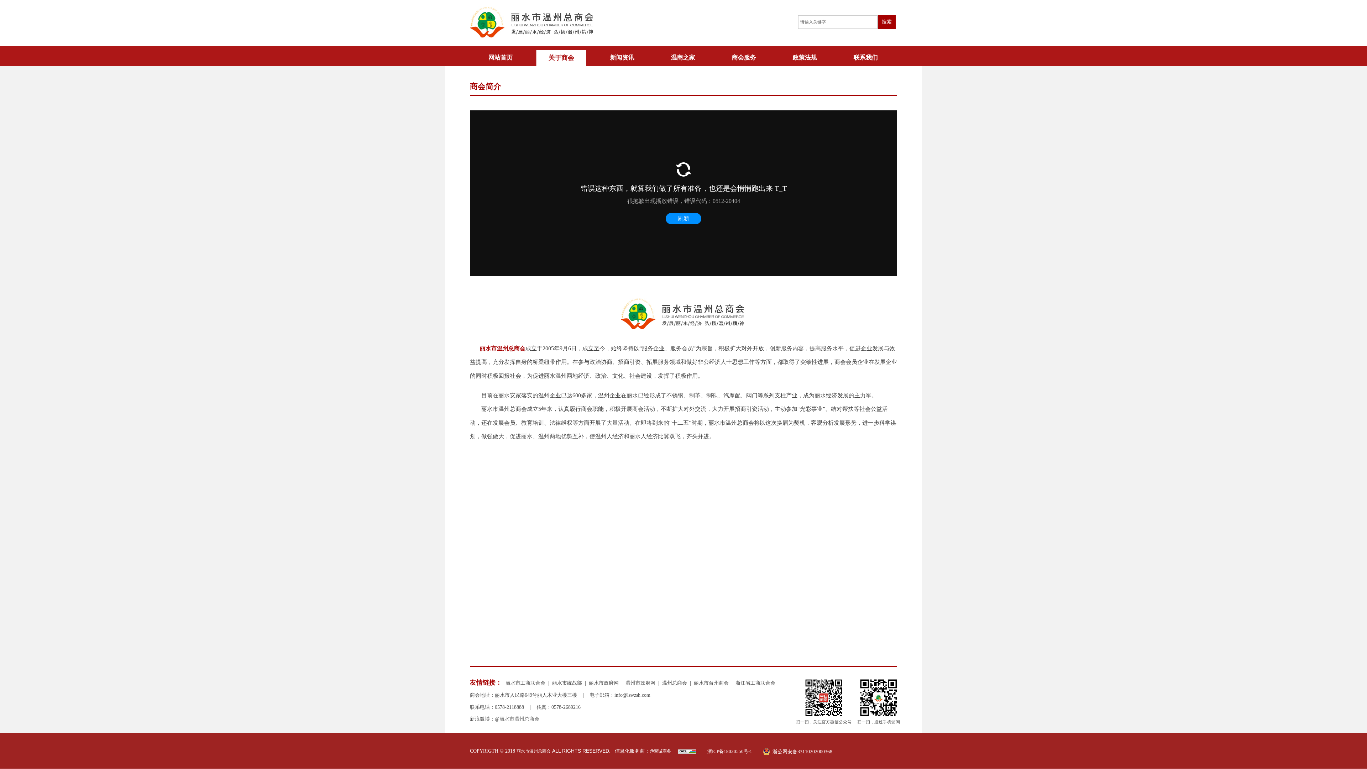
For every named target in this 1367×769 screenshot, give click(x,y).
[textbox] (838, 22)
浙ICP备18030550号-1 (729, 751)
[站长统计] (687, 752)
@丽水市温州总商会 (517, 719)
